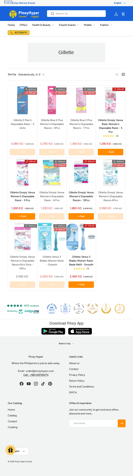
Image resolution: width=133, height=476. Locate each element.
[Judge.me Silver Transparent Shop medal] (79, 308)
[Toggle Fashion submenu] (111, 25)
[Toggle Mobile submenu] (94, 25)
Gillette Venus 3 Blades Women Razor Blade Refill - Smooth (81, 260)
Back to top (65, 343)
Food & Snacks (67, 24)
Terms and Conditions (81, 386)
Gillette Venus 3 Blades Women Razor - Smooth (52, 260)
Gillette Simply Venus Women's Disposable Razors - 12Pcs (81, 196)
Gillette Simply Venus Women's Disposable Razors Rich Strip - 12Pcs (22, 262)
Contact (74, 369)
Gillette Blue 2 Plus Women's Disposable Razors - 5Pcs (52, 124)
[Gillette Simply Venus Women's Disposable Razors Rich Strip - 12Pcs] (22, 237)
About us (74, 363)
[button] (123, 14)
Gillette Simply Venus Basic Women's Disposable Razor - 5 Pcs (110, 126)
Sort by (12, 74)
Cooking (12, 427)
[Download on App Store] (80, 331)
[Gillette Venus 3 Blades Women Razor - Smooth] (51, 237)
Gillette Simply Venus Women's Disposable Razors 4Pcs (110, 196)
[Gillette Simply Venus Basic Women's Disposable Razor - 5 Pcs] (110, 100)
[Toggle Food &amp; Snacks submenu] (78, 25)
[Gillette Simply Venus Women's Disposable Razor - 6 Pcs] (51, 172)
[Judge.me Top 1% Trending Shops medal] (120, 308)
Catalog (12, 415)
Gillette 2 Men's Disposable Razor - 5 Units (22, 124)
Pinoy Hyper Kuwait (23, 461)
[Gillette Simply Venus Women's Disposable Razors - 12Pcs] (81, 172)
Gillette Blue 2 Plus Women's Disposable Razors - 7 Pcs (81, 124)
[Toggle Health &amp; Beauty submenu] (53, 25)
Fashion (104, 24)
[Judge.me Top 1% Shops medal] (106, 308)
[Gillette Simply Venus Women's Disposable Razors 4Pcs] (110, 172)
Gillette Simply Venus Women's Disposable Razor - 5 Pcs (22, 196)
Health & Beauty (41, 24)
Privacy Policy (77, 374)
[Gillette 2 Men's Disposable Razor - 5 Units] (22, 100)
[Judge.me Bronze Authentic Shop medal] (92, 308)
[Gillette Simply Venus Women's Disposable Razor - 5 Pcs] (22, 172)
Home (11, 24)
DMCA (73, 392)
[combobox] (76, 13)
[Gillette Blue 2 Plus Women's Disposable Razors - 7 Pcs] (81, 100)
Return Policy (77, 380)
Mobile (88, 24)
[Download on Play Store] (53, 331)
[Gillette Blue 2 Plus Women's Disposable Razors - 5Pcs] (51, 100)
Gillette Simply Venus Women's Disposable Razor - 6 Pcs (51, 196)
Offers (23, 24)
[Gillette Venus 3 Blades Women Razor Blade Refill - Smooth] (81, 237)
